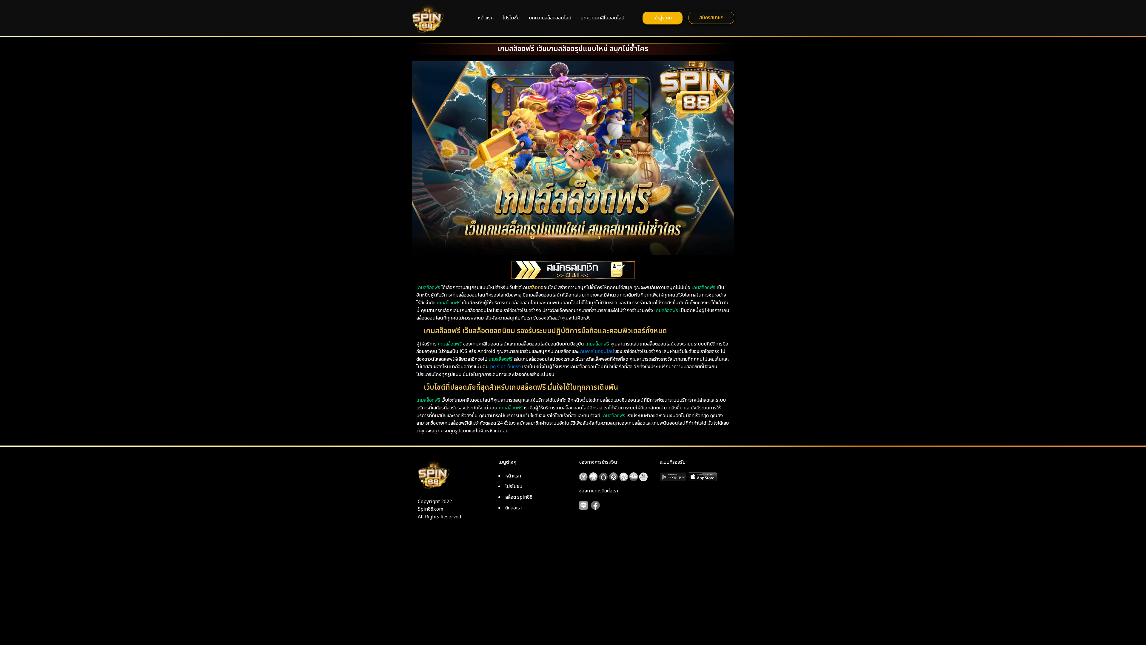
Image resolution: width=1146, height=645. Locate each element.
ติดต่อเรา (513, 508)
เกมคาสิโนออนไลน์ (596, 351)
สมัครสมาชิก (711, 17)
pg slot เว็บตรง (505, 366)
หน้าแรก (486, 18)
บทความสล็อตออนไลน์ (550, 18)
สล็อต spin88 (518, 497)
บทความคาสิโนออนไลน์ (602, 18)
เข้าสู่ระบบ (662, 18)
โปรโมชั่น (511, 18)
